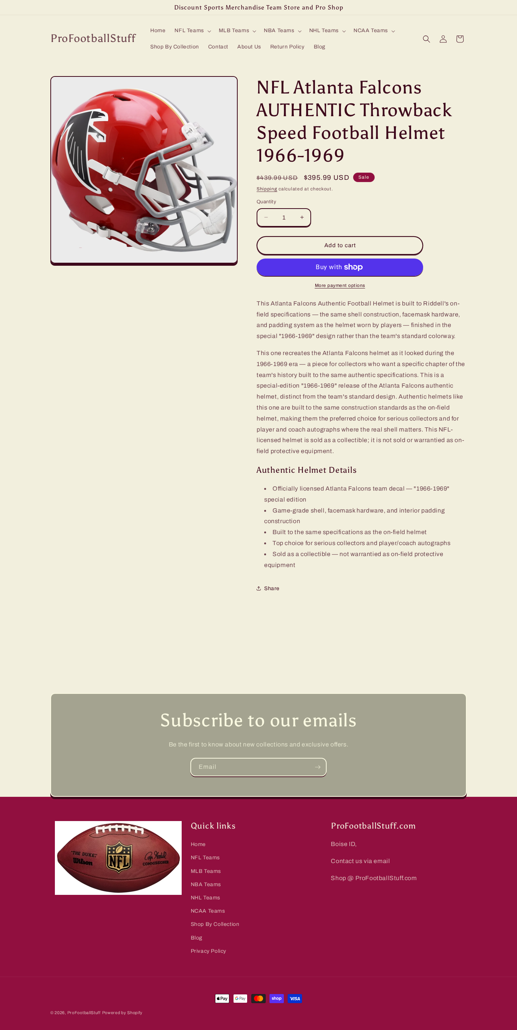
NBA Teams (206, 884)
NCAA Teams (208, 911)
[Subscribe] (317, 767)
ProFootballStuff (84, 1012)
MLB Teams (206, 871)
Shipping (267, 189)
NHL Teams (205, 898)
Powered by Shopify (122, 1012)
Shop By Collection (215, 924)
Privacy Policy (208, 951)
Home (198, 844)
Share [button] (272, 588)
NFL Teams (205, 857)
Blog (196, 938)
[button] (192, 31)
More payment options (340, 285)
